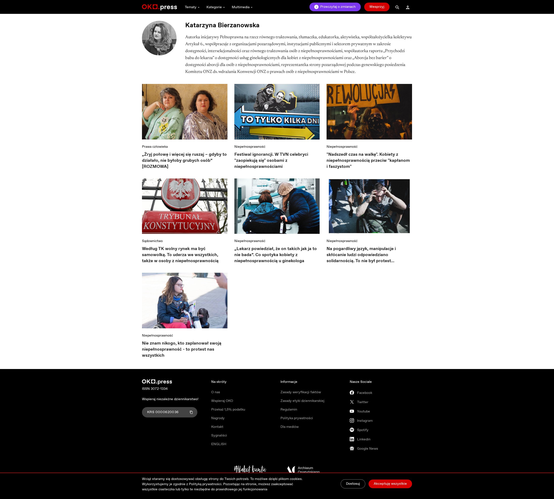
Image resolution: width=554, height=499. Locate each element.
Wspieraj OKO (222, 401)
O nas (215, 392)
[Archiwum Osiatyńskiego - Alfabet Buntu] (250, 470)
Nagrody (218, 418)
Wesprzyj (376, 7)
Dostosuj (353, 483)
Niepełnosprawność (249, 146)
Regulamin (288, 409)
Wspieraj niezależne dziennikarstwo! (170, 399)
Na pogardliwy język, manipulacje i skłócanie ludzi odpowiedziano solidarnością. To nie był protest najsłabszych (361, 255)
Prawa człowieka (155, 146)
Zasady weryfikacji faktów (300, 392)
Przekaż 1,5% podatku (228, 409)
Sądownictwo (152, 241)
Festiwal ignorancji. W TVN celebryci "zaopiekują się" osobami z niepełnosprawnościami (271, 161)
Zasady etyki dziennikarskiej (302, 401)
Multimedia (241, 7)
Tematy (190, 7)
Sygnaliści (219, 435)
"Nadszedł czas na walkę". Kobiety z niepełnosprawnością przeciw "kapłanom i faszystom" (368, 161)
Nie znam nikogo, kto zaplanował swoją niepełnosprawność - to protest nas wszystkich (181, 349)
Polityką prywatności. (205, 484)
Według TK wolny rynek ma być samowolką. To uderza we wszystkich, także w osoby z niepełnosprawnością (180, 255)
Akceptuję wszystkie (390, 483)
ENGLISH (218, 444)
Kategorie (214, 7)
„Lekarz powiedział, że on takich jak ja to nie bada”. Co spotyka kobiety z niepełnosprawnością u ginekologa (275, 255)
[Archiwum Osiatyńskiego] (303, 470)
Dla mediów (289, 427)
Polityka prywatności (296, 418)
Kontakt (217, 427)
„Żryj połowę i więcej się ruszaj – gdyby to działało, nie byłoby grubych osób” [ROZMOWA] (184, 161)
